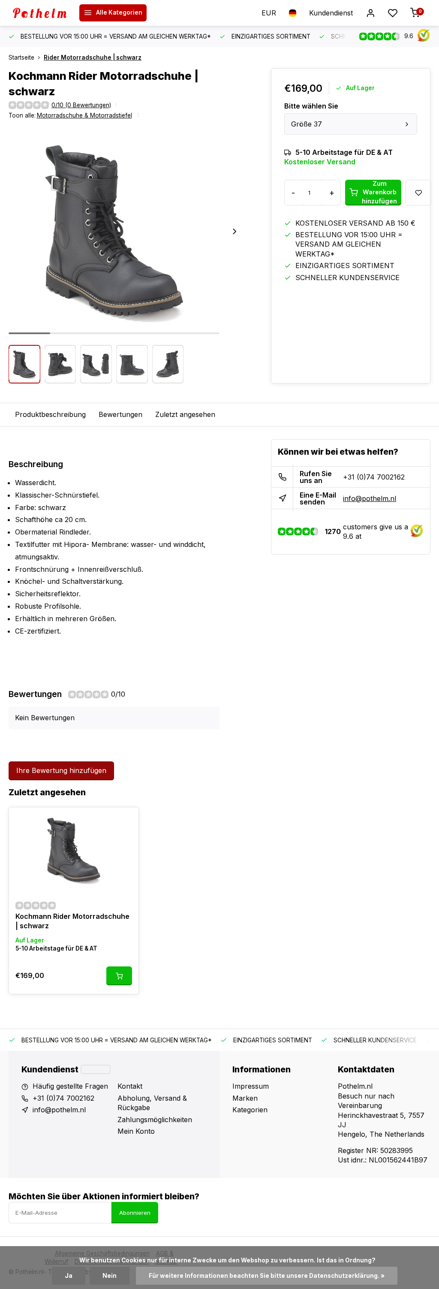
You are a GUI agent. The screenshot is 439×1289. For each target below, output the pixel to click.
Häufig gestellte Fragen (70, 1086)
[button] (234, 231)
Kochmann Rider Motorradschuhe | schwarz (72, 921)
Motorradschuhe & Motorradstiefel (84, 115)
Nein (109, 1275)
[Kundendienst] (96, 1069)
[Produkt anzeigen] (119, 975)
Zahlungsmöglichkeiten (154, 1119)
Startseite (21, 57)
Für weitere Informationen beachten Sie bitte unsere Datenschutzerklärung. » (267, 1275)
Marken (245, 1098)
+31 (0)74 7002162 (374, 477)
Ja (68, 1275)
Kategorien (250, 1109)
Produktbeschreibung (50, 414)
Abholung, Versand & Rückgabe (152, 1103)
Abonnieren (134, 1212)
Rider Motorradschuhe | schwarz (92, 57)
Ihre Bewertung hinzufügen (61, 770)
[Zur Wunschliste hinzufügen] (125, 820)
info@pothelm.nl (369, 498)
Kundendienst (331, 13)
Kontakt (129, 1086)
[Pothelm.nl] (43, 13)
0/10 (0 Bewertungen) (81, 105)
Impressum (250, 1086)
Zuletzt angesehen (185, 414)
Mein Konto (136, 1131)
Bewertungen (120, 414)
